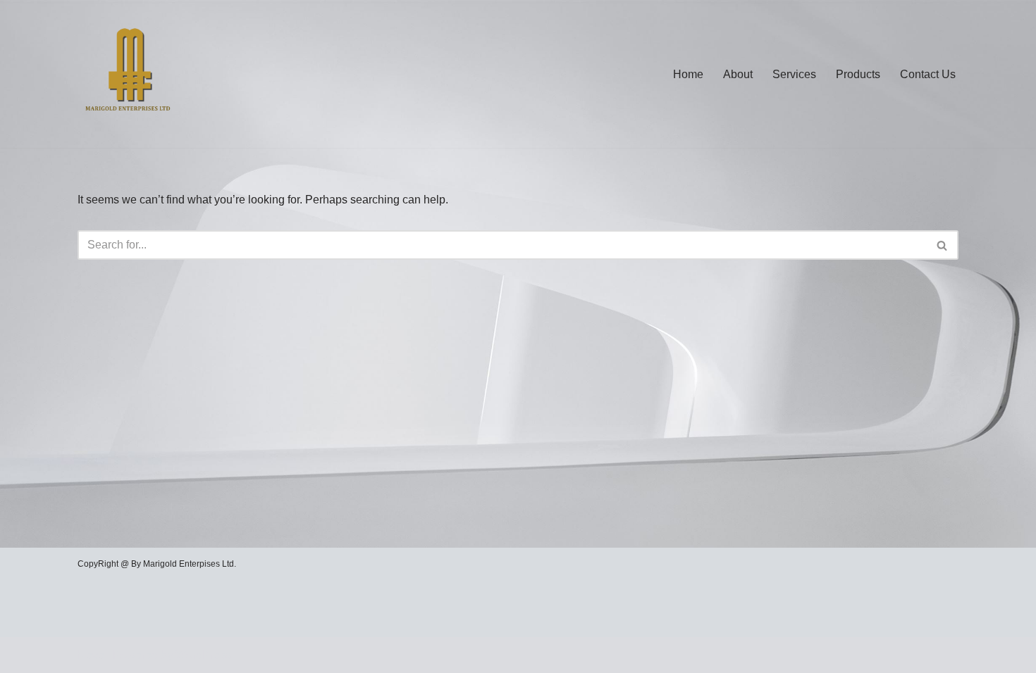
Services (794, 74)
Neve (91, 655)
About (738, 74)
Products (858, 74)
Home (688, 74)
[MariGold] (129, 74)
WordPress (203, 655)
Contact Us (928, 74)
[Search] (942, 245)
